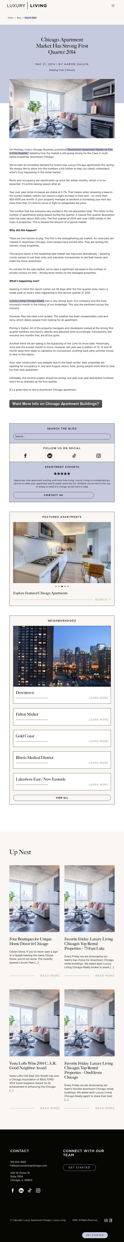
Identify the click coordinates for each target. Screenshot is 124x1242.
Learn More (98, 698)
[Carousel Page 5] (68, 586)
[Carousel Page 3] (62, 586)
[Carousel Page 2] (59, 586)
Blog (19, 18)
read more (50, 975)
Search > (103, 599)
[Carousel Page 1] (56, 586)
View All (62, 798)
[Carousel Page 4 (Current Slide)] (65, 586)
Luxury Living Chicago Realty (26, 301)
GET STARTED (95, 1235)
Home (10, 18)
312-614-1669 (18, 1162)
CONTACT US (53, 495)
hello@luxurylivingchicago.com (28, 1165)
